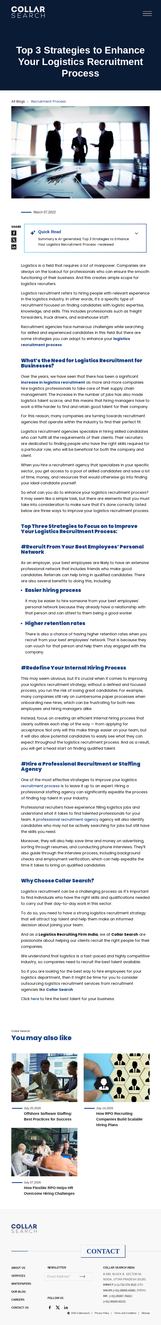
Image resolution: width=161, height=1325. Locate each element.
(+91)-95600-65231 (114, 1301)
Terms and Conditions (125, 1313)
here (35, 998)
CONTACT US (20, 1307)
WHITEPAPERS (21, 1283)
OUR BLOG (18, 1291)
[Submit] (82, 1276)
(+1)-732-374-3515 (125, 1284)
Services (18, 1275)
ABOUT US (18, 1267)
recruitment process (40, 785)
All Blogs (18, 101)
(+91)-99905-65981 (124, 1290)
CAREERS (18, 1299)
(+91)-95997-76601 (120, 1296)
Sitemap (146, 1313)
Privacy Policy (102, 1313)
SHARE (16, 227)
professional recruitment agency (67, 819)
